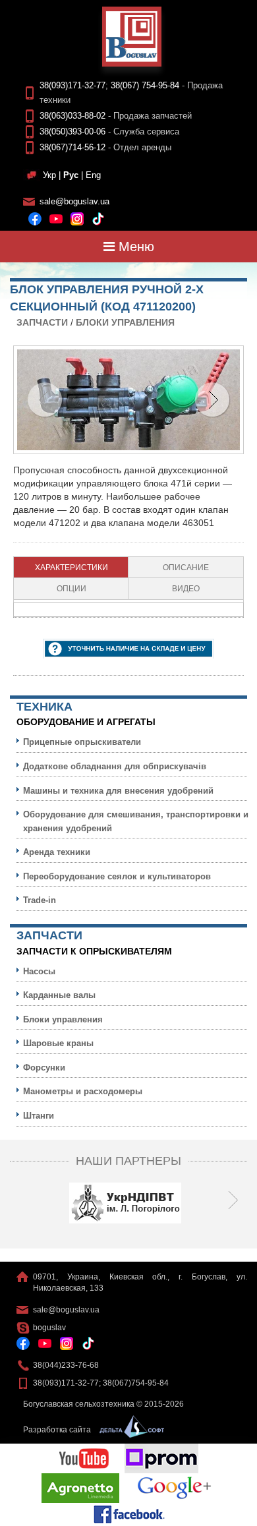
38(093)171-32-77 (72, 85)
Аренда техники (56, 852)
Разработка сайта (58, 1429)
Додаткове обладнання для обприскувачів (114, 766)
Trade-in (39, 900)
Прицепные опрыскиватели (82, 742)
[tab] (71, 567)
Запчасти (42, 322)
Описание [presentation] (186, 567)
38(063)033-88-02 (72, 116)
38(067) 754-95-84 (145, 85)
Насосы (39, 971)
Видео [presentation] (186, 588)
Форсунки (44, 1067)
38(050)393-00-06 (72, 131)
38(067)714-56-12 (72, 147)
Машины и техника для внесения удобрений (118, 791)
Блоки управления (125, 322)
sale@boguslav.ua (74, 201)
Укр (49, 175)
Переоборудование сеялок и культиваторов (117, 876)
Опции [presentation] (71, 588)
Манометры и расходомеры (82, 1091)
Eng (93, 175)
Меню (134, 246)
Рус (70, 175)
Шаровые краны (58, 1043)
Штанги (38, 1116)
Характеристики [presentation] (71, 567)
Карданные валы (59, 995)
